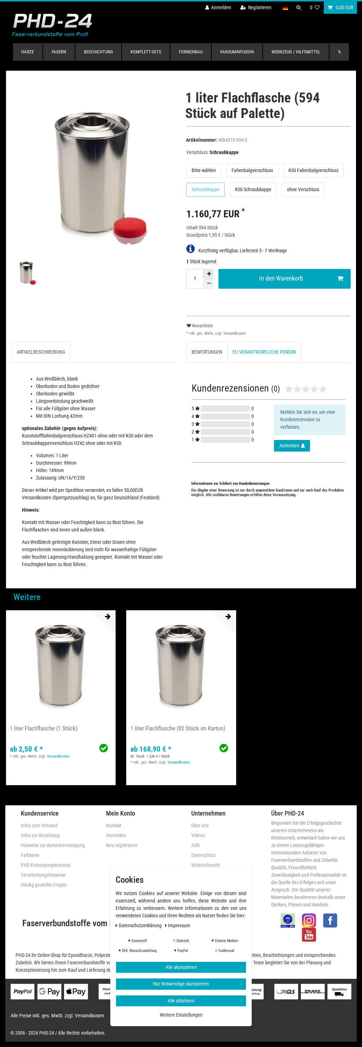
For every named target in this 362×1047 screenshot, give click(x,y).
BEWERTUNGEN (207, 352)
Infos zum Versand (39, 825)
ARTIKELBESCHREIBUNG (41, 352)
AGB (195, 845)
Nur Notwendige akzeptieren (181, 984)
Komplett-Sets (145, 51)
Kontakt (113, 825)
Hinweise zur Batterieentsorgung (53, 845)
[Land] (285, 7)
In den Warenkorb (281, 278)
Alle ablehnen (181, 1001)
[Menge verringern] (208, 284)
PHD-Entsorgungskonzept (46, 865)
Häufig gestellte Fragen (44, 885)
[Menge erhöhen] (208, 274)
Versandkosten (234, 333)
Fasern (59, 51)
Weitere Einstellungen (181, 1015)
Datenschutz (203, 855)
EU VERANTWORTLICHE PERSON (264, 352)
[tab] (40, 352)
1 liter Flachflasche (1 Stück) (43, 728)
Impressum (179, 925)
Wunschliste (202, 325)
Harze (27, 51)
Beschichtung (98, 51)
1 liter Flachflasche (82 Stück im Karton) (177, 728)
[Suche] (299, 7)
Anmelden (116, 835)
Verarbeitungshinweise (43, 875)
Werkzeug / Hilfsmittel (296, 51)
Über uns (200, 825)
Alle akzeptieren (181, 967)
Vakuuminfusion (237, 51)
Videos (198, 835)
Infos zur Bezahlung (40, 835)
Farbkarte (30, 855)
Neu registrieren (122, 845)
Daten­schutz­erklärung (141, 925)
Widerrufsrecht (205, 865)
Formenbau (191, 51)
